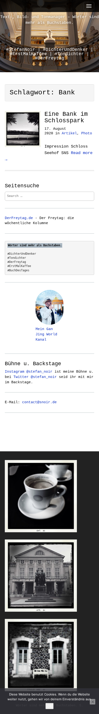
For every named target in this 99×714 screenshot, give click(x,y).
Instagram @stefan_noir (28, 372)
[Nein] (92, 702)
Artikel (69, 133)
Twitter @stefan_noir (35, 377)
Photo (86, 133)
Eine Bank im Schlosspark (66, 117)
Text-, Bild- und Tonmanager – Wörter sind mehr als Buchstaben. (49, 20)
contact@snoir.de (39, 402)
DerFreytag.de (19, 218)
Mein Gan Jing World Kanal (46, 334)
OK (49, 706)
